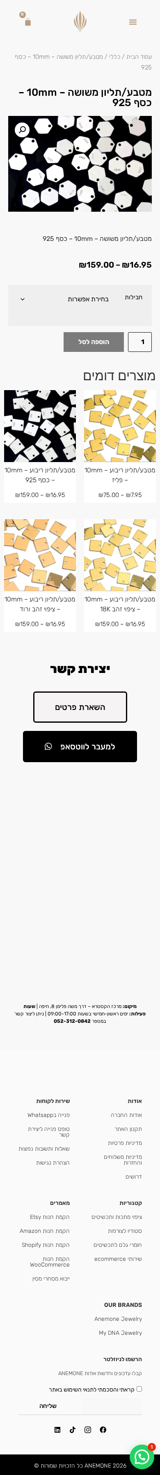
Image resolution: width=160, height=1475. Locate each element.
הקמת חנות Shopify (46, 1244)
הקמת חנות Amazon (45, 1231)
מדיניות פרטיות (125, 1143)
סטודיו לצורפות (125, 1231)
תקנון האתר (128, 1129)
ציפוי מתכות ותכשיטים (116, 1217)
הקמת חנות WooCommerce (50, 1261)
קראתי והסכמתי (92, 1389)
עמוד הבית (139, 56)
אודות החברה (126, 1115)
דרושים (134, 1176)
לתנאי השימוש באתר (72, 1389)
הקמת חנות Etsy (50, 1217)
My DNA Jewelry (120, 1332)
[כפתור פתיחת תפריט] (133, 22)
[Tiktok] (72, 1429)
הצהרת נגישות (53, 1162)
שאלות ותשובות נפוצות (44, 1148)
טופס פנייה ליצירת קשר (49, 1132)
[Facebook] (103, 1429)
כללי (114, 56)
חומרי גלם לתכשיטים (118, 1244)
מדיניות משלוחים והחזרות (123, 1160)
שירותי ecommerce (118, 1258)
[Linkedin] (57, 1429)
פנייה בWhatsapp (48, 1115)
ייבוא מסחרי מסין (51, 1278)
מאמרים (60, 1203)
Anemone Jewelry (118, 1318)
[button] (22, 130)
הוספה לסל (93, 342)
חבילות (133, 297)
